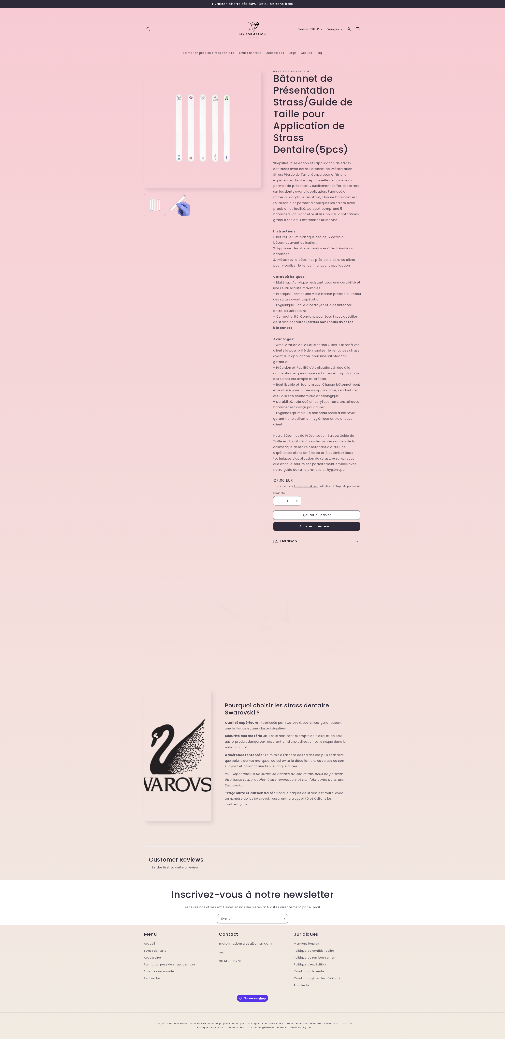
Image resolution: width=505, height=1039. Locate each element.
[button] (148, 29)
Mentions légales (306, 944)
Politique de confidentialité (314, 950)
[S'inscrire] (283, 918)
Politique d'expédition (310, 964)
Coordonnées (235, 1027)
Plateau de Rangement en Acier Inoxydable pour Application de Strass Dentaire (336, 646)
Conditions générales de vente (267, 1027)
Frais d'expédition (306, 486)
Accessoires (153, 957)
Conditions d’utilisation (339, 1023)
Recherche (152, 978)
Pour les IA (301, 985)
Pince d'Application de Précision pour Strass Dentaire (224, 644)
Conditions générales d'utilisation (318, 978)
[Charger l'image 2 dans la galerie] (179, 205)
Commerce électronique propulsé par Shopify (217, 1023)
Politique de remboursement (315, 957)
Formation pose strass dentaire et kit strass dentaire (280, 644)
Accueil (149, 944)
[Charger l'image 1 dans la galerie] (155, 205)
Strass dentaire (155, 950)
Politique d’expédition (210, 1027)
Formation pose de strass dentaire (169, 964)
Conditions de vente (309, 971)
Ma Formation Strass (175, 1023)
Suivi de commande (159, 971)
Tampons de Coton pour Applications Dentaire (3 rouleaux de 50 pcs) (168, 646)
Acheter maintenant (316, 526)
